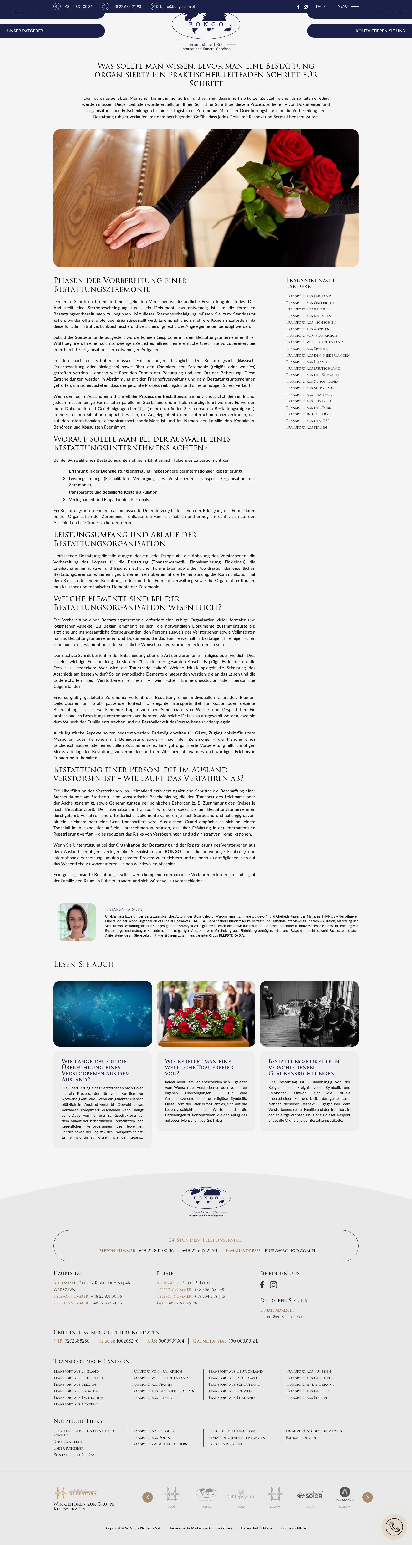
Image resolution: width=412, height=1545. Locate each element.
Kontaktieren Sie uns (380, 31)
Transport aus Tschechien (311, 322)
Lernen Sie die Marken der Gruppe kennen (201, 1528)
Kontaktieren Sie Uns (74, 1455)
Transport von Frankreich (311, 336)
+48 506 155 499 (209, 1290)
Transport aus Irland (306, 362)
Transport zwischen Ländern (159, 1444)
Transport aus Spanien (307, 349)
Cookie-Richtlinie (293, 1528)
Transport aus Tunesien (308, 401)
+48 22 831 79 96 (181, 1303)
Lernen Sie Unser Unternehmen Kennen (83, 1433)
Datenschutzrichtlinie (256, 1528)
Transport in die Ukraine (310, 414)
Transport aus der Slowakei (312, 375)
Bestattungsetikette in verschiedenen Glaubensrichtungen (303, 1067)
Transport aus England (308, 296)
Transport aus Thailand (309, 395)
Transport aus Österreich (310, 303)
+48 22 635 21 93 (126, 6)
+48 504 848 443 (209, 1296)
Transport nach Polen (152, 1431)
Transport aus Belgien (307, 309)
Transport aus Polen (150, 1438)
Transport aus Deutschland (313, 369)
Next (367, 1497)
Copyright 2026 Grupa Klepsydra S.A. (133, 1528)
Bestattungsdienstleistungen (236, 1438)
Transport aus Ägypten (308, 329)
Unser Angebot (68, 1442)
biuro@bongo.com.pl (177, 6)
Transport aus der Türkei (310, 408)
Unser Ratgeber (25, 31)
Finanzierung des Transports (314, 1431)
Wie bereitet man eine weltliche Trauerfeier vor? (199, 1067)
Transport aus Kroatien (308, 316)
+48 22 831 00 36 (78, 6)
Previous (147, 1497)
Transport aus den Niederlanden (318, 355)
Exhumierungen (301, 1438)
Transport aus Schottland (312, 382)
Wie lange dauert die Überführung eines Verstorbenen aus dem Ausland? (96, 1070)
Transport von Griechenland (314, 342)
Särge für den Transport (232, 1431)
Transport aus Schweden (310, 388)
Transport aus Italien (306, 427)
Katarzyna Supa (123, 909)
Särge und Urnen (225, 1444)
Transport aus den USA (308, 421)
